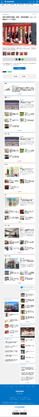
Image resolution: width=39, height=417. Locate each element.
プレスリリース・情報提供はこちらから (24, 397)
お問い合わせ (23, 399)
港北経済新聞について (13, 397)
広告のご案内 (29, 399)
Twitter (31, 2)
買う (16, 4)
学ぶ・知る (28, 4)
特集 (32, 4)
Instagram (33, 2)
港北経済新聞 (9, 2)
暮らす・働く (21, 4)
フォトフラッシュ (6, 14)
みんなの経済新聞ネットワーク (19, 407)
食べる (7, 4)
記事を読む (19, 68)
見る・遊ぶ (12, 4)
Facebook (29, 2)
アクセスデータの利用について (14, 399)
